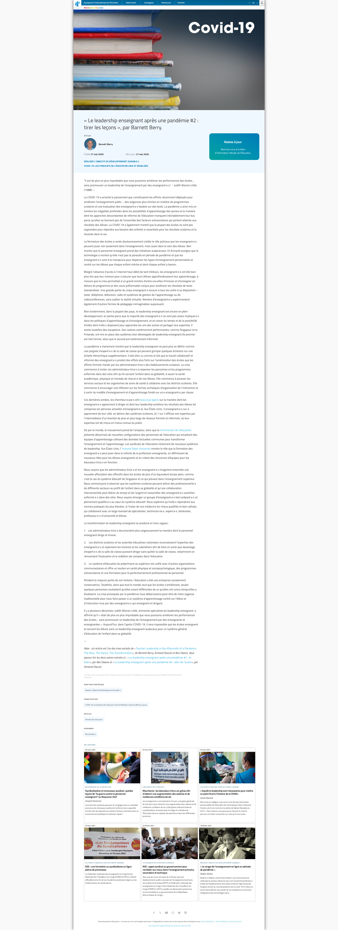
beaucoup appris (149, 400)
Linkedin (185, 912)
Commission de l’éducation (175, 430)
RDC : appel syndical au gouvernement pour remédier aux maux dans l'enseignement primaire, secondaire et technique (170, 861)
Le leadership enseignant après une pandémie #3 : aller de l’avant (153, 662)
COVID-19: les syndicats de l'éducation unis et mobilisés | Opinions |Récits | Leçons (116, 705)
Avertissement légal (156, 925)
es (257, 3)
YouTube (166, 912)
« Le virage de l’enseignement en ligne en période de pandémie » (227, 860)
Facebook (153, 912)
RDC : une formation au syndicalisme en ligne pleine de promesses (112, 855)
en (250, 3)
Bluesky (179, 912)
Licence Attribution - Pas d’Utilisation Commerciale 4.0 (220, 921)
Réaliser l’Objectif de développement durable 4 (103, 690)
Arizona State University (136, 448)
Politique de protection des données (177, 925)
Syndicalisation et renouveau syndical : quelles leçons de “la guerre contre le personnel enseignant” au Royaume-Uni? (112, 782)
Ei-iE (77, 4)
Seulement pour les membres (262, 2)
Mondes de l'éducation (93, 7)
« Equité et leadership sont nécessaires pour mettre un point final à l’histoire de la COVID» (227, 782)
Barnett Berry (90, 734)
